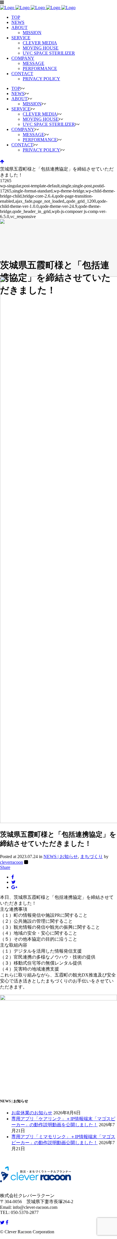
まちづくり (91, 856)
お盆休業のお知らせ (31, 1112)
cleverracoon (11, 862)
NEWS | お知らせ (60, 856)
